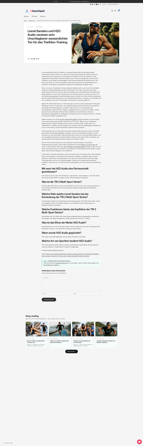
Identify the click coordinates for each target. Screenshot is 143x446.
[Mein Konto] (115, 11)
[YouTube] (96, 4)
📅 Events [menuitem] (34, 16)
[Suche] (112, 11)
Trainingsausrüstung (61, 263)
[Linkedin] (100, 4)
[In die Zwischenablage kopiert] (38, 59)
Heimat (25, 20)
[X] (93, 4)
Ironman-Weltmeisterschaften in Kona (71, 119)
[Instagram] (95, 4)
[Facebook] (91, 4)
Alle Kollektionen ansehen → (51, 265)
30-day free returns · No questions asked (72, 1)
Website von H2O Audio (87, 144)
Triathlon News (31, 20)
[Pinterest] (98, 4)
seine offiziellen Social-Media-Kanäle (74, 146)
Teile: (29, 58)
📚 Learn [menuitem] (42, 16)
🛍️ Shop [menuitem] (26, 16)
